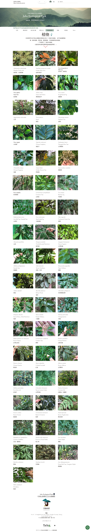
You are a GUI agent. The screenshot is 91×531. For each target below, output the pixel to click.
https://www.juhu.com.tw (19, 3)
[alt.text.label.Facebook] (54, 525)
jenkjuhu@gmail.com (46, 520)
